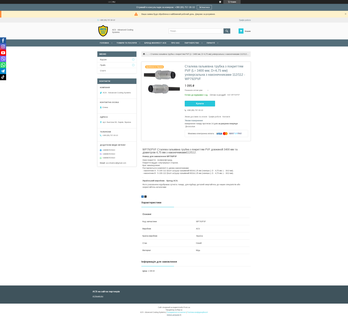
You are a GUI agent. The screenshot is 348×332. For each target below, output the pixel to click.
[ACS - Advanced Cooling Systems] (103, 36)
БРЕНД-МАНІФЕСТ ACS (155, 43)
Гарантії (211, 43)
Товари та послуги (126, 43)
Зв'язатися (204, 7)
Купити (200, 103)
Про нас (175, 43)
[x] (145, 197)
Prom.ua (187, 307)
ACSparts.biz (98, 296)
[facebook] (142, 197)
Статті (103, 71)
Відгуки (103, 59)
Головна (104, 43)
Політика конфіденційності (197, 312)
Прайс (103, 65)
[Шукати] (226, 31)
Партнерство (192, 43)
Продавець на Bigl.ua (174, 310)
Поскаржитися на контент (176, 312)
